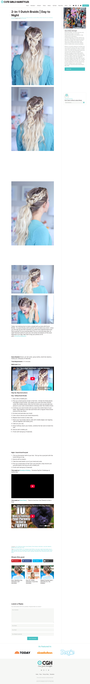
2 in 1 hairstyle (25, 549)
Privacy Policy (46, 674)
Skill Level (46, 17)
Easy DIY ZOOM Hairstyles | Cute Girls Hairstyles (32, 582)
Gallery (49, 5)
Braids (18, 17)
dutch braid (28, 550)
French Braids (26, 17)
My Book (55, 5)
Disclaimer (52, 674)
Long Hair (34, 17)
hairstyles (37, 551)
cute (36, 549)
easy (32, 550)
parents (48, 551)
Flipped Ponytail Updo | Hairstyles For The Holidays (46, 582)
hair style (20, 551)
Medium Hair (42, 17)
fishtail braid (46, 550)
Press (40, 674)
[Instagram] (76, 5)
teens (12, 552)
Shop (66, 5)
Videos (44, 5)
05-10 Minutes (13, 17)
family (42, 550)
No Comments (23, 18)
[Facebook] (78, 5)
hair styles (24, 551)
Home (27, 5)
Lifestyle (39, 5)
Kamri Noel (23, 500)
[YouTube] (73, 5)
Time (49, 17)
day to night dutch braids (43, 549)
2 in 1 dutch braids (18, 549)
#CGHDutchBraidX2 (20, 336)
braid (30, 549)
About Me (60, 5)
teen (51, 551)
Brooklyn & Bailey (25, 470)
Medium (38, 17)
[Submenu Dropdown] (35, 5)
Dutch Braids (21, 17)
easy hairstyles (37, 550)
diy (18, 550)
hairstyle (32, 551)
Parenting (44, 551)
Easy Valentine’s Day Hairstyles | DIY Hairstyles (16, 582)
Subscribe (85, 5)
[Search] (70, 5)
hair (16, 551)
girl (14, 551)
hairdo (28, 551)
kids (40, 551)
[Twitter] (80, 5)
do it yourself (22, 550)
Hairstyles (33, 5)
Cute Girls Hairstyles (15, 2)
